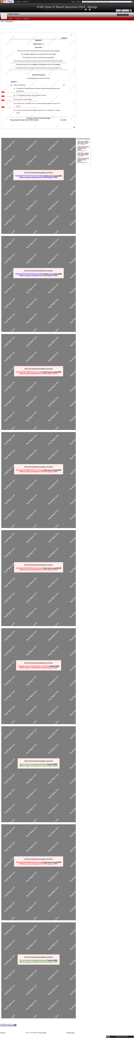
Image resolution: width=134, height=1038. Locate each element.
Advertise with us (71, 1032)
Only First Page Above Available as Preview (38, 172)
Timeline (18, 19)
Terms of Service (42, 1032)
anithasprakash (9, 21)
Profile (10, 19)
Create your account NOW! (52, 176)
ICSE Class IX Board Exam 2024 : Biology (83, 153)
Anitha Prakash (13, 14)
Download (126, 10)
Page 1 (71, 34)
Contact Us (2, 1032)
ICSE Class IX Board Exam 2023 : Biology (83, 142)
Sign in (73, 1)
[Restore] (107, 1036)
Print (119, 10)
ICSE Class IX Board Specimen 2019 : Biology (83, 148)
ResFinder (26, 1)
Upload (79, 1)
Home (2, 21)
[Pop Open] (109, 1036)
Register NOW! (54, 666)
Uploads (26, 19)
